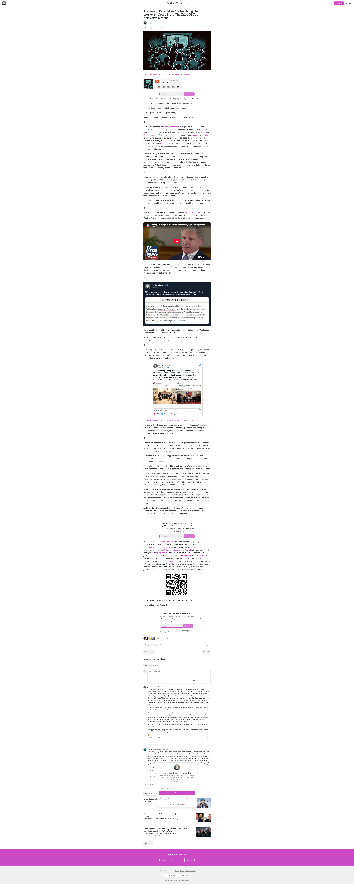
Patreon (149, 547)
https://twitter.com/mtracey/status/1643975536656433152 (168, 420)
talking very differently (194, 212)
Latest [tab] (150, 794)
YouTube (188, 550)
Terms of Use (185, 797)
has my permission (168, 561)
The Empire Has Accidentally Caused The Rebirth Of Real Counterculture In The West (166, 830)
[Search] (327, 3)
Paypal (156, 547)
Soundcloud (178, 550)
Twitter (169, 550)
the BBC (202, 132)
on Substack (199, 556)
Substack (166, 547)
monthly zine (194, 547)
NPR (194, 127)
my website (187, 556)
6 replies (152, 743)
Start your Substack (172, 875)
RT (154, 143)
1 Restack (165, 639)
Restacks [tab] (155, 665)
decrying (194, 135)
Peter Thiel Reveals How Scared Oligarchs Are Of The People (167, 815)
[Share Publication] (331, 3)
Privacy (177, 871)
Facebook (161, 550)
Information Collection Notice (176, 799)
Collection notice (190, 871)
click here (155, 570)
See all (147, 843)
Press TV (163, 143)
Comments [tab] (148, 665)
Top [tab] (146, 794)
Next (204, 652)
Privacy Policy (191, 799)
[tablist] (151, 665)
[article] (177, 818)
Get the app (186, 875)
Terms (182, 871)
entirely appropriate (171, 127)
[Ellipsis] (209, 686)
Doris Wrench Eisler (154, 749)
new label (206, 135)
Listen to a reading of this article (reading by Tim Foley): (166, 74)
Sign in (348, 3)
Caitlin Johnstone (153, 22)
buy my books (161, 553)
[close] (194, 765)
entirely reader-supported (163, 542)
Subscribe (338, 3)
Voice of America (150, 135)
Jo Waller (150, 687)
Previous (150, 652)
